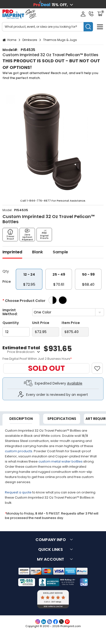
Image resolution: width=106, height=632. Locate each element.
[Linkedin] (43, 621)
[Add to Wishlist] (99, 366)
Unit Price (40, 323)
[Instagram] (37, 621)
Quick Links (50, 549)
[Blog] (49, 621)
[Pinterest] (67, 621)
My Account (50, 559)
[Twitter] (61, 621)
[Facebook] (55, 621)
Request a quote (18, 492)
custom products (18, 451)
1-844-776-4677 (39, 201)
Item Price (71, 323)
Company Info (50, 539)
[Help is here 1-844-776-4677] (91, 13)
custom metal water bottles (60, 461)
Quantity (10, 323)
